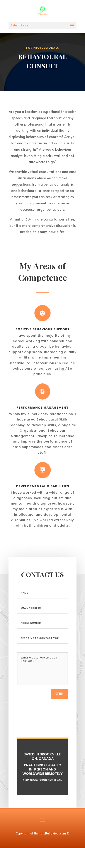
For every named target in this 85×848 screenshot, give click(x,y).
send (59, 693)
